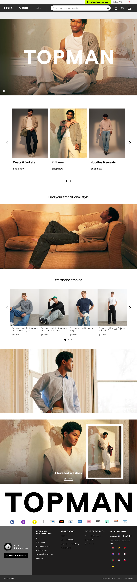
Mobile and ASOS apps (94, 536)
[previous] (7, 142)
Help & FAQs (118, 2)
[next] (129, 142)
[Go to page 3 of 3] (72, 339)
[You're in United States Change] (129, 2)
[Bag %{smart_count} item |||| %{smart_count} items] (129, 8)
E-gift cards (89, 540)
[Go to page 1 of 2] (66, 181)
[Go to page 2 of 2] (70, 181)
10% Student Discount (44, 554)
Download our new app (98, 2)
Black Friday (89, 544)
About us (64, 536)
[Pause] (4, 91)
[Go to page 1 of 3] (65, 339)
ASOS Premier (41, 550)
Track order (40, 542)
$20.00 (73, 335)
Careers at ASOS (67, 540)
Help (38, 538)
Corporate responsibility (70, 544)
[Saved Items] (122, 8)
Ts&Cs (120, 579)
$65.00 (15, 335)
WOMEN (23, 8)
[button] (113, 548)
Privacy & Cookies (108, 579)
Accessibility (128, 579)
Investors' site (66, 548)
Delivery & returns (43, 546)
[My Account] (116, 8)
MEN (39, 8)
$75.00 (102, 335)
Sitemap (39, 558)
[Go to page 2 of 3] (68, 339)
